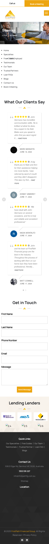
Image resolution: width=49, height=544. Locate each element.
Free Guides (9, 58)
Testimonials (9, 62)
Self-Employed (15, 58)
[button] (46, 13)
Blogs (6, 78)
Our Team (8, 66)
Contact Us (9, 82)
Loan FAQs (8, 74)
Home (4, 35)
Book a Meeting (37, 4)
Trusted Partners (11, 70)
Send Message (24, 389)
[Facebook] (22, 540)
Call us (12, 3)
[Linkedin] (27, 540)
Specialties (8, 54)
